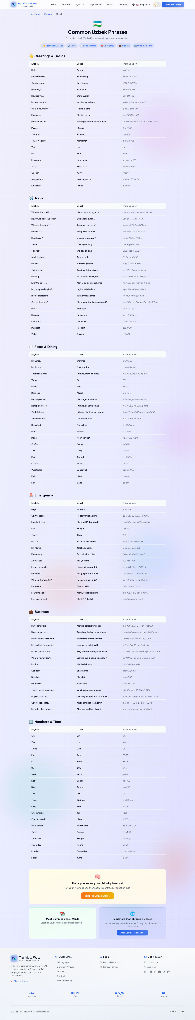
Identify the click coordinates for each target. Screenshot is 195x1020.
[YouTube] (145, 972)
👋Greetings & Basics (53, 45)
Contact (123, 4)
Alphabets (95, 4)
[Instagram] (150, 972)
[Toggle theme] (157, 4)
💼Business (124, 45)
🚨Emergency (107, 45)
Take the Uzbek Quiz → (97, 895)
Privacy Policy (109, 962)
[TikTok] (164, 972)
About (109, 4)
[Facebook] (154, 972)
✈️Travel (72, 45)
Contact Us (152, 962)
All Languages (63, 962)
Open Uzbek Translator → (132, 932)
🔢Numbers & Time (143, 45)
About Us (61, 971)
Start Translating (173, 4)
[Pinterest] (159, 972)
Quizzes (80, 4)
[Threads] (168, 972)
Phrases (66, 4)
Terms (181, 1011)
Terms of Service (110, 967)
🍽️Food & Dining (88, 45)
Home (54, 4)
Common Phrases (65, 967)
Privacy (173, 1011)
